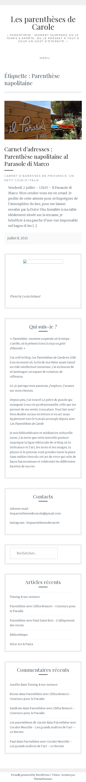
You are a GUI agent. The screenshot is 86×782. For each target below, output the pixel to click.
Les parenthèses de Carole (43, 23)
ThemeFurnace (43, 778)
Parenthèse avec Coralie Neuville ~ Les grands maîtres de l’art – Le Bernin (43, 727)
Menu (45, 58)
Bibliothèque (19, 635)
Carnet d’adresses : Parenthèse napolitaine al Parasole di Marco (36, 156)
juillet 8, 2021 (17, 238)
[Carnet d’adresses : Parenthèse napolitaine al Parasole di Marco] (43, 120)
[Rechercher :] (34, 553)
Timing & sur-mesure (25, 597)
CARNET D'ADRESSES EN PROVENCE (35, 175)
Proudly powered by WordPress (30, 774)
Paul (13, 741)
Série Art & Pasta (21, 644)
